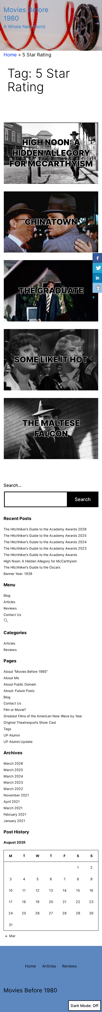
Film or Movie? (15, 710)
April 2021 (12, 802)
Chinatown (51, 222)
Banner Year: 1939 (18, 574)
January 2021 (14, 821)
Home (10, 55)
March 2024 (13, 776)
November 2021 (16, 795)
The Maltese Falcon (51, 428)
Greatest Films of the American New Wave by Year (43, 716)
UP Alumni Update (18, 742)
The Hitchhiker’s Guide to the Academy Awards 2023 (45, 548)
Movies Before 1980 (30, 990)
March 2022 (13, 789)
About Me (11, 678)
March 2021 (13, 808)
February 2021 (15, 814)
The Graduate (51, 290)
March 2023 (13, 782)
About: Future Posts (19, 691)
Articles (9, 602)
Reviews (10, 608)
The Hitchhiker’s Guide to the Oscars (32, 567)
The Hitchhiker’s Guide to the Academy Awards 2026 (45, 529)
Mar (12, 936)
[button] (6, 621)
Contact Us (12, 615)
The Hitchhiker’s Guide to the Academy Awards (40, 555)
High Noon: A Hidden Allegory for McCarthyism (51, 152)
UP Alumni (12, 735)
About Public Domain (20, 684)
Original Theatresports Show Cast (30, 722)
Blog (7, 595)
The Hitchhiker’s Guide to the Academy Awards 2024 (45, 542)
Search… (13, 485)
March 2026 (13, 763)
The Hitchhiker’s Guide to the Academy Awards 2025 (45, 535)
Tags (7, 729)
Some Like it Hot (51, 359)
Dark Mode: (81, 1005)
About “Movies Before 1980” (26, 671)
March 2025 (13, 770)
